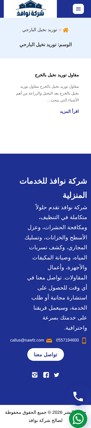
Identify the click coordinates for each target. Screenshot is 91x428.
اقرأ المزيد (69, 111)
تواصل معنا (45, 354)
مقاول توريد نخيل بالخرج (57, 75)
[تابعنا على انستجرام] (35, 374)
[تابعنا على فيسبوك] (46, 374)
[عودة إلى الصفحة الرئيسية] (65, 29)
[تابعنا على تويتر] (56, 374)
